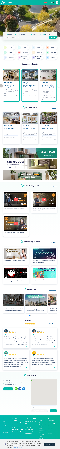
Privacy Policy (51, 423)
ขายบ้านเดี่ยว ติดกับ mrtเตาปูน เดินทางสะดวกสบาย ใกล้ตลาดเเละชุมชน (10, 86)
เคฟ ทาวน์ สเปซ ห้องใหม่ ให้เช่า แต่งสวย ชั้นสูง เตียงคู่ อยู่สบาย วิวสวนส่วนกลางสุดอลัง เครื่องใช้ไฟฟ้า (48, 86)
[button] (57, 21)
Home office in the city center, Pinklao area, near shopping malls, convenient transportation (48, 129)
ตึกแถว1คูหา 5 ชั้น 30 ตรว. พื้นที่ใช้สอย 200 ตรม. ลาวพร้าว (29, 86)
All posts (54, 108)
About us (50, 426)
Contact (50, 433)
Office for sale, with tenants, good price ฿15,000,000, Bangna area (10, 129)
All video (54, 186)
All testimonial (52, 323)
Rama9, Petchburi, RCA (30, 418)
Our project (6, 432)
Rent (4, 423)
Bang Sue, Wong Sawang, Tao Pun (42, 424)
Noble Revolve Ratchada (18, 431)
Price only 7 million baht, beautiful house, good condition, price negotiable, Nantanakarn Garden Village (30, 129)
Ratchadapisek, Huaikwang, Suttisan (42, 434)
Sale (4, 421)
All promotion (52, 290)
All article (53, 242)
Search (53, 37)
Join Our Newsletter (36, 407)
